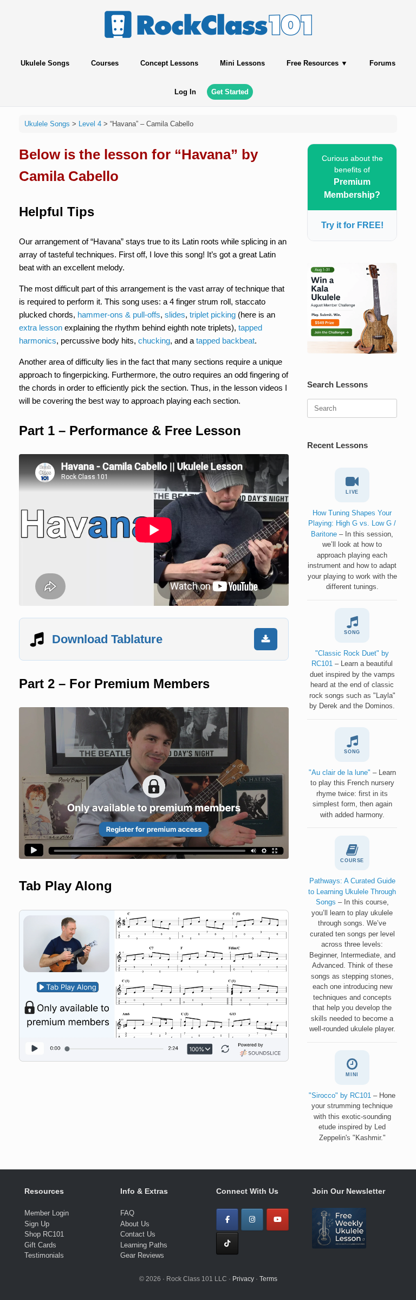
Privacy (243, 1279)
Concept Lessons (169, 63)
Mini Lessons (242, 63)
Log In (185, 92)
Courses (105, 63)
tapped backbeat (225, 340)
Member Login (46, 1213)
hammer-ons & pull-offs (118, 314)
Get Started (230, 92)
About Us (135, 1224)
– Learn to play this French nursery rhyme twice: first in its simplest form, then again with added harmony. (352, 793)
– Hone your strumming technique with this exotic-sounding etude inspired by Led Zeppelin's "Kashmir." (352, 1116)
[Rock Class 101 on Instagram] (252, 1219)
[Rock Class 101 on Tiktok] (227, 1243)
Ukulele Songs (45, 63)
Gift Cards (40, 1245)
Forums (382, 63)
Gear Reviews (142, 1255)
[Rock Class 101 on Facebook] (227, 1219)
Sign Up (36, 1224)
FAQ (127, 1213)
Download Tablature (107, 639)
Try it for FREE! (352, 225)
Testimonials (44, 1255)
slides (175, 314)
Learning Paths (143, 1245)
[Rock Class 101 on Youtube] (277, 1219)
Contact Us (137, 1234)
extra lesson (40, 327)
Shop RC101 (44, 1234)
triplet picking (213, 314)
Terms (268, 1279)
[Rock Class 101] (208, 24)
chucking (154, 340)
